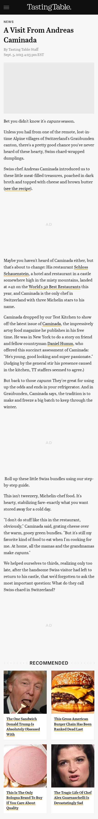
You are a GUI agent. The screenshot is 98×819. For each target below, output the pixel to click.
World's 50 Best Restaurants (54, 286)
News (9, 21)
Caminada (51, 323)
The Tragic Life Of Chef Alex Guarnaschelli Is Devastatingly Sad (73, 797)
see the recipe (17, 188)
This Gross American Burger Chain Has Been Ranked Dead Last (73, 724)
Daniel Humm (60, 343)
